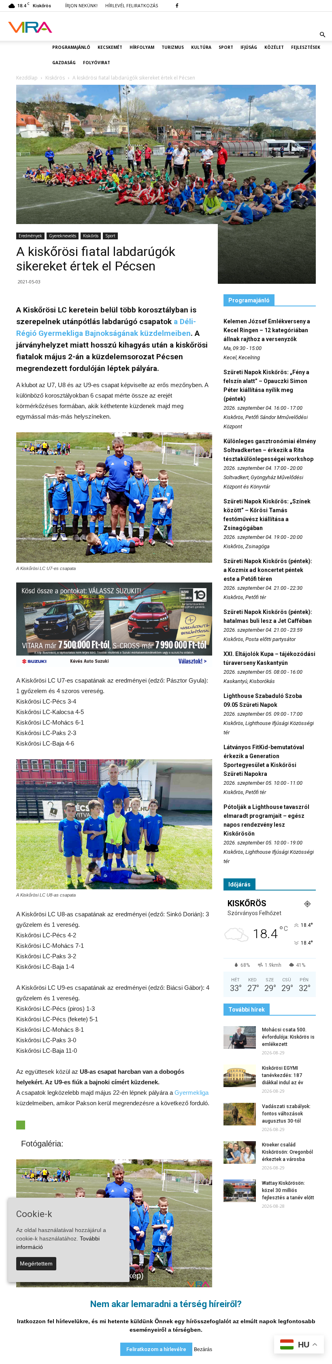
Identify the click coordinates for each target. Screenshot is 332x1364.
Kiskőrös (90, 236)
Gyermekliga (192, 1092)
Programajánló (71, 47)
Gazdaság (64, 62)
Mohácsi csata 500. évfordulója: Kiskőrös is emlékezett (288, 1037)
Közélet (274, 47)
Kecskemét (110, 47)
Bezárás (203, 1349)
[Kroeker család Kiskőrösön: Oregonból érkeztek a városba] (239, 1152)
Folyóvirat (96, 62)
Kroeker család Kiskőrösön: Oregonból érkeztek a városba (287, 1152)
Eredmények (30, 236)
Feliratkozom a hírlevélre (156, 1349)
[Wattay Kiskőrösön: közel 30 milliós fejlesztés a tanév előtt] (239, 1191)
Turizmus (173, 47)
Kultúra (201, 47)
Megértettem (36, 1263)
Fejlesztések (305, 47)
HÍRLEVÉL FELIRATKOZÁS (131, 5)
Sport (226, 47)
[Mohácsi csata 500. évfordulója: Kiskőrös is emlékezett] (239, 1037)
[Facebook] (177, 5)
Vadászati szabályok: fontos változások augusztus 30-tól (286, 1114)
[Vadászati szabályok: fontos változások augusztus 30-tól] (239, 1114)
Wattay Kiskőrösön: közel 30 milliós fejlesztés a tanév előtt (288, 1190)
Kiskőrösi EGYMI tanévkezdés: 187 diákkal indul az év (282, 1075)
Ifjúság (248, 47)
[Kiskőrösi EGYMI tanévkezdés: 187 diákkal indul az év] (239, 1075)
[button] (322, 34)
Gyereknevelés (62, 236)
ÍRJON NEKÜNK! (81, 5)
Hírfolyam (142, 47)
